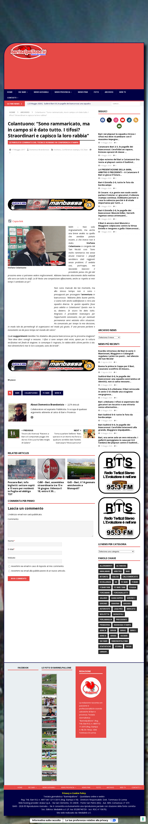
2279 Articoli (73, 404)
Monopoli (118, 614)
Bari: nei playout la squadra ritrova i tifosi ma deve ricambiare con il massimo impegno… (117, 137)
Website (11, 557)
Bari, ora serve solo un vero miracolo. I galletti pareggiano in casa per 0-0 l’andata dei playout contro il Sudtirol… (118, 440)
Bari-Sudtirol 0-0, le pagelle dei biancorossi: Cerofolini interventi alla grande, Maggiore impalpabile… (117, 427)
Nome (11, 540)
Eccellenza (105, 582)
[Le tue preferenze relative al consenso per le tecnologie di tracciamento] (143, 819)
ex (116, 582)
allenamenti (106, 566)
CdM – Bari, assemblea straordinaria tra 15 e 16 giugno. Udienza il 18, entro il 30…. (51, 487)
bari (17, 393)
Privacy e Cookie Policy (74, 793)
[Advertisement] (74, 21)
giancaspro (117, 598)
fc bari (46, 393)
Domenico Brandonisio (39, 149)
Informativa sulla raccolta (46, 820)
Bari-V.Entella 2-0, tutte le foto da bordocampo (116, 183)
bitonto (104, 576)
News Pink (83, 92)
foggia (132, 587)
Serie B (58, 393)
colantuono (31, 393)
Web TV (122, 92)
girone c (131, 598)
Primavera (105, 625)
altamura (121, 566)
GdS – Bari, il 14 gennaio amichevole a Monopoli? (81, 485)
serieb (113, 630)
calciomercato (130, 576)
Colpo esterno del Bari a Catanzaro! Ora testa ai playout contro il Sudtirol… (118, 160)
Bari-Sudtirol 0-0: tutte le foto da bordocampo (115, 416)
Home (9, 92)
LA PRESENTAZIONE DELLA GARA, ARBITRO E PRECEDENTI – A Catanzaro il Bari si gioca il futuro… (118, 172)
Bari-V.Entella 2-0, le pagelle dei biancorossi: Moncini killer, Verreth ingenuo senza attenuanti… (116, 213)
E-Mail (11, 549)
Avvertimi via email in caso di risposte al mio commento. (37, 566)
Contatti (11, 97)
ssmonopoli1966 (119, 641)
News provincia (62, 92)
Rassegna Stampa (122, 625)
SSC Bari (22, 92)
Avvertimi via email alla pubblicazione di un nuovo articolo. (38, 570)
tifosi (128, 646)
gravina (115, 603)
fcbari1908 (105, 587)
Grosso (127, 603)
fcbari (135, 582)
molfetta (104, 614)
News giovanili (41, 92)
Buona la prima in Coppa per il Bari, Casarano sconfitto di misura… (116, 367)
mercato (131, 609)
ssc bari (103, 641)
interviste (105, 609)
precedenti (121, 619)
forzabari (105, 592)
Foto (96, 92)
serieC (123, 630)
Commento (13, 519)
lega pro (118, 609)
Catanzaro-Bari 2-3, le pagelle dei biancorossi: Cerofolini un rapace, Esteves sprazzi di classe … (115, 149)
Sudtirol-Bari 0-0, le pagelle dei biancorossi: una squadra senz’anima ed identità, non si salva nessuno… (119, 379)
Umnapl (103, 652)
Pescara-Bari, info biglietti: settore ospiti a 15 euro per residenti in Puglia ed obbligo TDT (21, 488)
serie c (133, 630)
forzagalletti (121, 592)
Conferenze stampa (70, 149)
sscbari (124, 636)
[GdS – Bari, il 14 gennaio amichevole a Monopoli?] (81, 469)
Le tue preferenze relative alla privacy (86, 820)
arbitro (118, 571)
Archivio (109, 92)
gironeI (103, 603)
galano (103, 598)
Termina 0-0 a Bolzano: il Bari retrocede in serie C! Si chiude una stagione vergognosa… (118, 392)
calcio (115, 576)
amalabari (105, 571)
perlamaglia (106, 619)
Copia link (17, 221)
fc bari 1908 (119, 587)
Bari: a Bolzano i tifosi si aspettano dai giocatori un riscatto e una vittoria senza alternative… (118, 404)
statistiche (105, 646)
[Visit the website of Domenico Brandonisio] (32, 417)
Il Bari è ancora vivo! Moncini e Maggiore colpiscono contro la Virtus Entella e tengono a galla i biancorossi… (119, 226)
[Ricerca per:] (125, 103)
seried (113, 636)
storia (118, 646)
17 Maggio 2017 (18, 149)
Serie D (103, 636)
